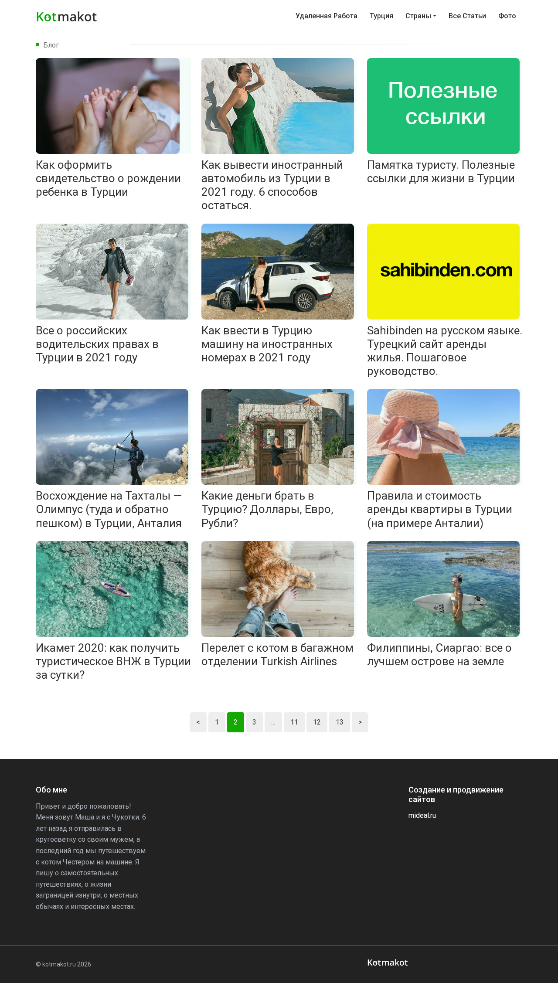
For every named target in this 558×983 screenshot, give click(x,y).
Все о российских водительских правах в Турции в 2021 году (97, 344)
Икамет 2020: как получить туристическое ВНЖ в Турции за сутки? (113, 661)
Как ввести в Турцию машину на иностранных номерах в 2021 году (267, 344)
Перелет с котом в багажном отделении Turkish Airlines (277, 654)
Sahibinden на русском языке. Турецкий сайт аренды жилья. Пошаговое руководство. (444, 351)
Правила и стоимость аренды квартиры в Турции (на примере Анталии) (439, 509)
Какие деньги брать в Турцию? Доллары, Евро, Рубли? (267, 509)
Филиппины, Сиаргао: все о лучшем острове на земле (439, 654)
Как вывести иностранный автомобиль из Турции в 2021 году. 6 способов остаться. (272, 185)
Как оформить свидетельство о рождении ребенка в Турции (108, 178)
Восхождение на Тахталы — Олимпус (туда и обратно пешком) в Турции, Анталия (109, 509)
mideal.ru (422, 815)
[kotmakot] (389, 962)
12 (317, 722)
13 (340, 722)
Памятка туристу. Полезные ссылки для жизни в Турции (441, 171)
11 (294, 722)
